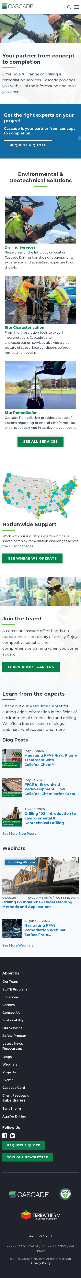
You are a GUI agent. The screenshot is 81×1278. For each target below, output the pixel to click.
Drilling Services (20, 247)
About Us (10, 973)
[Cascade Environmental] (17, 7)
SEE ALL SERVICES (40, 441)
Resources (12, 1048)
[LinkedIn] (12, 1135)
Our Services (12, 1028)
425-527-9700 (40, 1236)
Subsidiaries (14, 1100)
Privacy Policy (40, 1263)
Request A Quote (28, 145)
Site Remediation (21, 413)
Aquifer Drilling (14, 1116)
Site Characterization (24, 327)
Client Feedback (15, 1095)
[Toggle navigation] (76, 7)
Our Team (10, 981)
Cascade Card (13, 1088)
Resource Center (46, 706)
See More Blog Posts (19, 834)
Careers (8, 1005)
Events (7, 1080)
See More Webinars (17, 945)
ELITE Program (14, 989)
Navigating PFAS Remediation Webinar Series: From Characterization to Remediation (45, 934)
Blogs (7, 1057)
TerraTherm (11, 1109)
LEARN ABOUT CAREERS (31, 667)
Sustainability (13, 1020)
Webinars (9, 1064)
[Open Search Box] (69, 7)
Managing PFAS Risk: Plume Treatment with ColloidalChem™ (50, 760)
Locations (10, 997)
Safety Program (15, 1036)
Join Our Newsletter (27, 1157)
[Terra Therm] (40, 1215)
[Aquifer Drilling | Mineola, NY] (65, 1195)
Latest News (12, 1043)
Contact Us (11, 1013)
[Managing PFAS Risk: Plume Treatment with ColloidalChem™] (12, 758)
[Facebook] (4, 1135)
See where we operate (32, 558)
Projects (9, 1072)
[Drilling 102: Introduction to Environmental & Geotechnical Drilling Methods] (12, 817)
